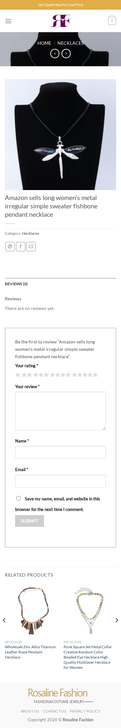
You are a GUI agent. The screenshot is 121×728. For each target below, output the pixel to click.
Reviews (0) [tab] (16, 284)
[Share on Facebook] (20, 246)
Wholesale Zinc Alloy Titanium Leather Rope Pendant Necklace (30, 652)
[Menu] (8, 21)
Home (44, 43)
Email (21, 469)
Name (22, 440)
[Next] (116, 633)
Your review (27, 386)
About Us (30, 711)
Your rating (26, 365)
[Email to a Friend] (31, 246)
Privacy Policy (85, 711)
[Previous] (4, 633)
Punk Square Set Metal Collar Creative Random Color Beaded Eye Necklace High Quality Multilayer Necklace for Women (88, 657)
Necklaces (70, 43)
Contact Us (54, 711)
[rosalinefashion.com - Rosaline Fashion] (60, 21)
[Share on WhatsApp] (10, 246)
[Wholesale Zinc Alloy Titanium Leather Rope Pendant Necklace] (31, 611)
